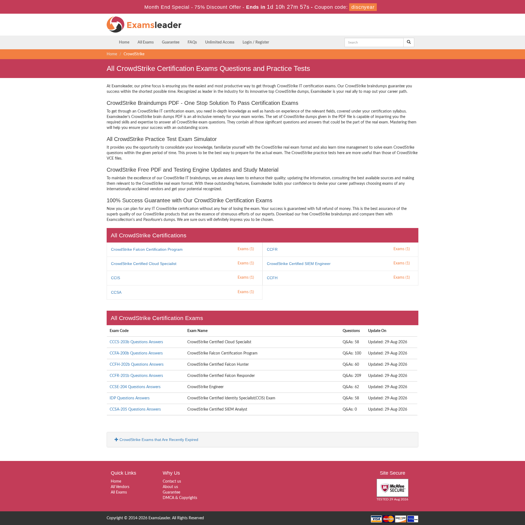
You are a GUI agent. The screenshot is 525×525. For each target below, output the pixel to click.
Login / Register (256, 42)
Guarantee (170, 42)
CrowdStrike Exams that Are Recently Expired (158, 439)
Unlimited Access (219, 42)
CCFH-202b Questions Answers (137, 365)
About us (170, 487)
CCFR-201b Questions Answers (136, 376)
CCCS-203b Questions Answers (136, 342)
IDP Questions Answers (130, 398)
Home (124, 42)
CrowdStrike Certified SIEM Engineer (299, 263)
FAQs (192, 42)
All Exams (146, 42)
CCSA (116, 292)
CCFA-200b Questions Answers (136, 353)
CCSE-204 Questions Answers (135, 387)
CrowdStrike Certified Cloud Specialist (143, 263)
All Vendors (120, 487)
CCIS (115, 278)
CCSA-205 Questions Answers (135, 409)
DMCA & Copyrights (180, 498)
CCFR (272, 249)
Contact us (172, 481)
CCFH (272, 278)
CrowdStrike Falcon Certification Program (147, 249)
